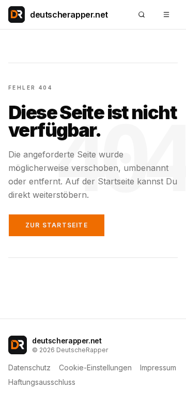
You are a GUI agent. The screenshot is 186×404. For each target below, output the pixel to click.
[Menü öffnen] (166, 14)
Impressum (158, 367)
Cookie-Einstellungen (95, 367)
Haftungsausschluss (41, 382)
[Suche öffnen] (141, 14)
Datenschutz (29, 367)
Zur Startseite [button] (56, 225)
